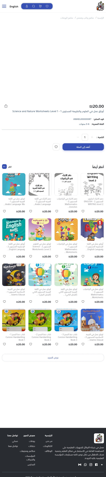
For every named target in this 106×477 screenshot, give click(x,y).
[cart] (40, 6)
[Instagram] (90, 464)
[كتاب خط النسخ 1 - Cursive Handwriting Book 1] (14, 320)
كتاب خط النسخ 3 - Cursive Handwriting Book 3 (67, 337)
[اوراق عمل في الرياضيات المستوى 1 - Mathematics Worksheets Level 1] (66, 229)
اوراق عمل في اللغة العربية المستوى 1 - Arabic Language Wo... (14, 201)
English (14, 6)
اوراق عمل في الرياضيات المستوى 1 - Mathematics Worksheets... (67, 248)
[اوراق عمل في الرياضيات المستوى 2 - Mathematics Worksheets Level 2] (92, 274)
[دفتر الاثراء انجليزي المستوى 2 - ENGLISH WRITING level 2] (92, 184)
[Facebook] (96, 464)
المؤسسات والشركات (30, 457)
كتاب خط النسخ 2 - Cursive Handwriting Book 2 (41, 337)
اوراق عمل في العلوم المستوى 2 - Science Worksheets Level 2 (41, 246)
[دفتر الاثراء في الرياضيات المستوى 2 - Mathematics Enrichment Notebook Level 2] (66, 184)
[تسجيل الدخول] (26, 6)
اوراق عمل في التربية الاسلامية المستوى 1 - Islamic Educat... (15, 291)
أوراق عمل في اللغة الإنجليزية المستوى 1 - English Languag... (94, 246)
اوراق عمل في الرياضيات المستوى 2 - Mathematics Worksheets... (93, 293)
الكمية (101, 137)
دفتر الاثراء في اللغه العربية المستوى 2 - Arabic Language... (42, 201)
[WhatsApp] (85, 464)
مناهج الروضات (66, 18)
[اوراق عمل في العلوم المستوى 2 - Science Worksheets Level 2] (40, 229)
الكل (10, 166)
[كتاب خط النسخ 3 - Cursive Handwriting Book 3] (66, 320)
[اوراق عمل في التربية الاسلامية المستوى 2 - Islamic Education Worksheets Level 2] (92, 320)
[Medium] (79, 464)
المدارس (31, 464)
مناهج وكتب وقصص (85, 18)
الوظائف (48, 451)
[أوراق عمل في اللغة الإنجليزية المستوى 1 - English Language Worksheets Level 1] (92, 229)
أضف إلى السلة (83, 147)
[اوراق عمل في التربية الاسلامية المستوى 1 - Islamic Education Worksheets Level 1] (14, 274)
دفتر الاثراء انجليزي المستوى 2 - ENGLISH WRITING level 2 (93, 201)
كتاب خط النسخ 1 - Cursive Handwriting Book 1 (15, 337)
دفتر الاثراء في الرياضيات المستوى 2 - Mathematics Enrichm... (67, 203)
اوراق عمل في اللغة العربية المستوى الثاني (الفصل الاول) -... (42, 291)
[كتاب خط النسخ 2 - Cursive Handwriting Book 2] (40, 320)
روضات (32, 441)
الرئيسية (100, 18)
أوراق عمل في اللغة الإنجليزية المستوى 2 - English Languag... (15, 246)
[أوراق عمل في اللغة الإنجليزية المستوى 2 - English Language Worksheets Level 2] (14, 229)
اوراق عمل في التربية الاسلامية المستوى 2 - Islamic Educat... (93, 337)
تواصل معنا (13, 446)
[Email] (101, 464)
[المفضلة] (47, 6)
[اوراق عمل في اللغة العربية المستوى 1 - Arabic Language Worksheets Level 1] (14, 184)
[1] (56, 146)
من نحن (49, 441)
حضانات (31, 446)
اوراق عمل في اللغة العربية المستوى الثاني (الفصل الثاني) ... (68, 291)
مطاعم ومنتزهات (27, 451)
